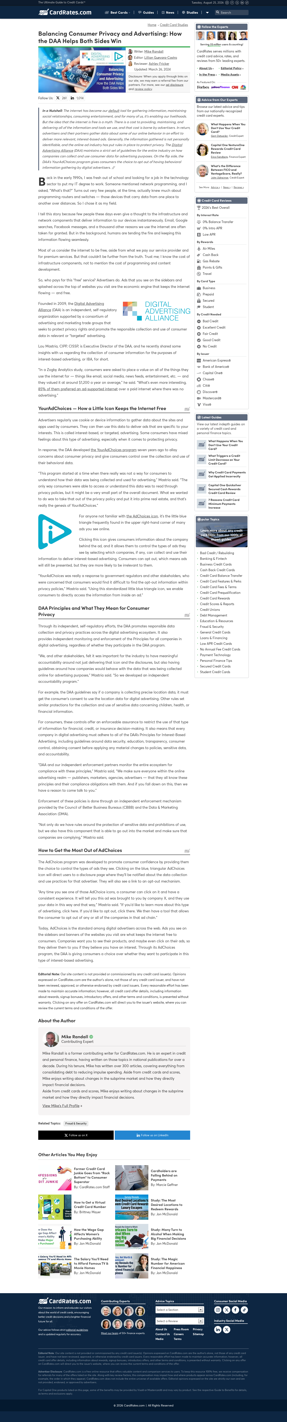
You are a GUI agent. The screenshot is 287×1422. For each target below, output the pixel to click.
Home (152, 25)
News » (226, 187)
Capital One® (212, 373)
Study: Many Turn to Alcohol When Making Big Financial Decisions (168, 1233)
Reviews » (239, 187)
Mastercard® (212, 398)
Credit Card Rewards (215, 598)
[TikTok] (244, 1310)
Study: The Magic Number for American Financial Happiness (168, 1263)
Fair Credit (210, 334)
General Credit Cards (215, 632)
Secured (208, 300)
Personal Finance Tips (216, 660)
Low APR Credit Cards (216, 643)
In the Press (207, 74)
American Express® (217, 360)
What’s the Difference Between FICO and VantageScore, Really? (226, 169)
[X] (237, 3)
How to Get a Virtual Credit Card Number (90, 1204)
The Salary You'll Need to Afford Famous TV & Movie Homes (91, 1263)
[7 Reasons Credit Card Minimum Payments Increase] (201, 507)
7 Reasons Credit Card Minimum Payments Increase (224, 503)
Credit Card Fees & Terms (218, 587)
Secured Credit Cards (215, 666)
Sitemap (198, 1334)
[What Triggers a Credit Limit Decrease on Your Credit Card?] (201, 463)
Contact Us (162, 1334)
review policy (143, 89)
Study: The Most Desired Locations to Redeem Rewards (166, 1204)
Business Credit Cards (216, 564)
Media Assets (230, 74)
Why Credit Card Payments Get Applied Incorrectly (227, 474)
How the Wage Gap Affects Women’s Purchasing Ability (89, 1233)
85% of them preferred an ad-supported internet (78, 389)
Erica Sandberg (219, 156)
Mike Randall (74, 1036)
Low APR (209, 234)
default (113, 110)
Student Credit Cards (215, 672)
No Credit (210, 346)
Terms (178, 1339)
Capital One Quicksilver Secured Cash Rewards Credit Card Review (224, 489)
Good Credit (211, 340)
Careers (179, 1334)
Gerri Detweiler (219, 135)
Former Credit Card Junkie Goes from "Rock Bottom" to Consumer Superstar (92, 1175)
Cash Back (211, 255)
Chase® (208, 379)
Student (208, 307)
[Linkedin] (242, 3)
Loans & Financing (213, 638)
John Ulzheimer (219, 177)
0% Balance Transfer (218, 222)
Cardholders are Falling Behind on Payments (164, 1175)
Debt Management (213, 615)
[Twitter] (218, 1310)
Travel (207, 274)
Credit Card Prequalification (220, 592)
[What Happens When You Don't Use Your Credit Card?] (201, 448)
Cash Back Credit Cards (217, 570)
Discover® (210, 392)
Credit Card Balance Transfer (221, 575)
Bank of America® (216, 366)
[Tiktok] (247, 3)
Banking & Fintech (213, 558)
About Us (205, 68)
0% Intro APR (212, 228)
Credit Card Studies (174, 25)
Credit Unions (210, 609)
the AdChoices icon (142, 516)
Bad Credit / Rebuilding (217, 553)
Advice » (215, 187)
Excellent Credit (214, 327)
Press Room (181, 1329)
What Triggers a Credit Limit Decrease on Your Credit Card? (224, 459)
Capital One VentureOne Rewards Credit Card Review (228, 148)
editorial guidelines (77, 1329)
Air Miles (209, 248)
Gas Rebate (211, 261)
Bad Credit (210, 321)
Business (209, 288)
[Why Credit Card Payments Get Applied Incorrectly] (201, 477)
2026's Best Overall (216, 207)
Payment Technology (215, 655)
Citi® (206, 385)
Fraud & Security (76, 1123)
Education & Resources (216, 621)
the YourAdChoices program (114, 449)
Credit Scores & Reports (217, 604)
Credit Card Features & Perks (220, 581)
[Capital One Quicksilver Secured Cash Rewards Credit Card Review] (201, 492)
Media (159, 1339)
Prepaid (208, 294)
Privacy (198, 1329)
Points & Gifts (212, 267)
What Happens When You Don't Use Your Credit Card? (228, 128)
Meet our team (109, 1333)
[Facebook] (232, 3)
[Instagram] (227, 3)
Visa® (207, 404)
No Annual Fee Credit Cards (220, 649)
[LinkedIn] (218, 1330)
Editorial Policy (231, 68)
